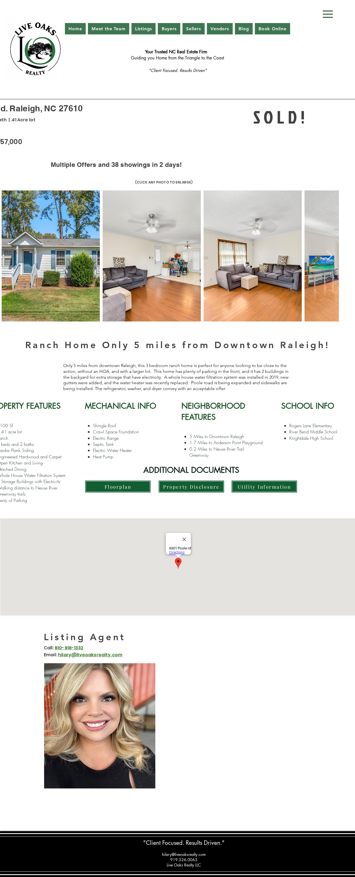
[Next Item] (329, 256)
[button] (328, 14)
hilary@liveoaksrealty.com (184, 854)
